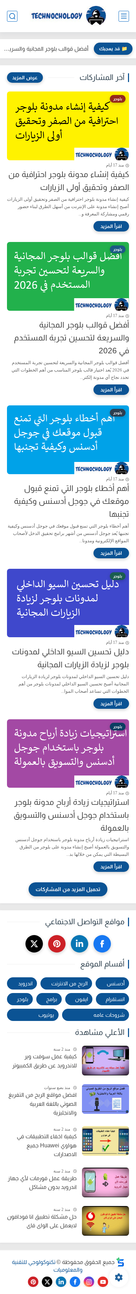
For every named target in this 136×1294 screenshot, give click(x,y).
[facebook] (102, 944)
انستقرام (115, 999)
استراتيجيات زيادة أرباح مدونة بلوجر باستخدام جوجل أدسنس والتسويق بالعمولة (71, 814)
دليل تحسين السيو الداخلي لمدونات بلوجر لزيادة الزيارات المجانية (70, 658)
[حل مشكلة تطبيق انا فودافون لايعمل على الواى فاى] (105, 1221)
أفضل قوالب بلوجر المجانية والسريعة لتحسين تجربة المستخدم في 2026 (46, 49)
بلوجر (22, 999)
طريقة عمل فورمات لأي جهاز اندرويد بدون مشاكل (42, 1182)
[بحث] (12, 16)
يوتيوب (46, 1015)
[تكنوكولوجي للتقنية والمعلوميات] (68, 16)
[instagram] (89, 1282)
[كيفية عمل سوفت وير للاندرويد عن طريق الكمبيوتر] (105, 1060)
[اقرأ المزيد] (111, 226)
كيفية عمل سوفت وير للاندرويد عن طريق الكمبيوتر (44, 1060)
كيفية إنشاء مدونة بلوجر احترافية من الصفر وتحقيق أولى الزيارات (68, 181)
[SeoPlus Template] (120, 1262)
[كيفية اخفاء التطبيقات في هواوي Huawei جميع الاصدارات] (105, 1141)
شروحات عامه (108, 1015)
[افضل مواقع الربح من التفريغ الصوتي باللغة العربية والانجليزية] (105, 1099)
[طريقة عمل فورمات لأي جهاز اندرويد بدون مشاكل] (105, 1182)
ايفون (81, 999)
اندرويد (25, 983)
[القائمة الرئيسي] (124, 16)
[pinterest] (57, 944)
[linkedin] (79, 944)
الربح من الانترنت (69, 983)
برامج (51, 999)
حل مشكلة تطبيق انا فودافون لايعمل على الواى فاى (42, 1221)
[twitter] (34, 944)
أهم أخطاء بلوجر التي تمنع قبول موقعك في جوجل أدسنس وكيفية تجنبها (71, 501)
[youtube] (103, 1282)
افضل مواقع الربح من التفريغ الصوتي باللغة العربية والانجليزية (42, 1104)
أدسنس (115, 983)
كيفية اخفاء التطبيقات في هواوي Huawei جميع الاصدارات (47, 1145)
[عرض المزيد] (25, 77)
